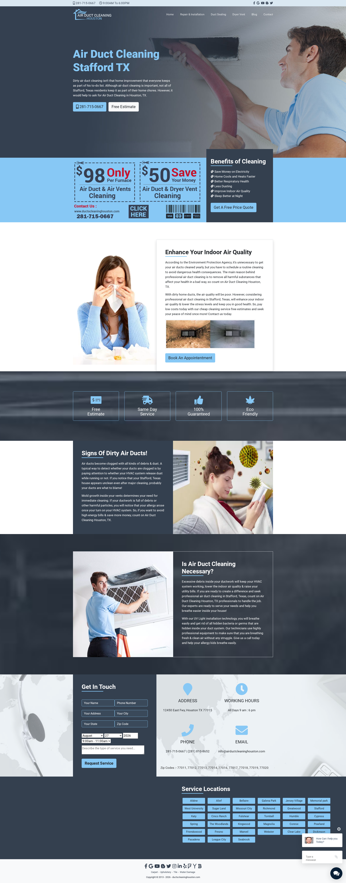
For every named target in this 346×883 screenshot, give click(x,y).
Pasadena (194, 839)
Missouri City (244, 808)
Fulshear (244, 816)
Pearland (319, 824)
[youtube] (262, 3)
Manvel (244, 831)
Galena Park (269, 800)
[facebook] (253, 3)
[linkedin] (180, 867)
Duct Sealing (218, 14)
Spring (194, 824)
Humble (294, 816)
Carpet (154, 872)
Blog (254, 14)
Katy (193, 816)
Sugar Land (219, 808)
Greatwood (294, 808)
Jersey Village (294, 800)
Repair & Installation (192, 14)
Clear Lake (294, 831)
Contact (268, 14)
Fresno (219, 831)
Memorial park (319, 800)
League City (219, 839)
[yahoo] (195, 867)
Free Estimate (124, 106)
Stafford (319, 808)
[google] (258, 3)
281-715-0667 (85, 3)
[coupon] (137, 189)
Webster (269, 831)
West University (194, 808)
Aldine (194, 800)
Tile (175, 872)
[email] (241, 751)
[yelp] (185, 867)
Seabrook (244, 839)
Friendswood (194, 831)
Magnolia (269, 824)
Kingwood (244, 824)
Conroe (294, 824)
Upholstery (165, 872)
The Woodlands (219, 824)
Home (170, 14)
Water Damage (187, 872)
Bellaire (244, 800)
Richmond (269, 808)
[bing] (200, 867)
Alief (219, 800)
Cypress (319, 816)
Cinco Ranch (219, 816)
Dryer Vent (238, 14)
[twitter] (271, 3)
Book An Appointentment (190, 357)
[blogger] (267, 3)
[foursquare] (189, 867)
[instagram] (174, 867)
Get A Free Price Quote (233, 207)
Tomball (269, 816)
